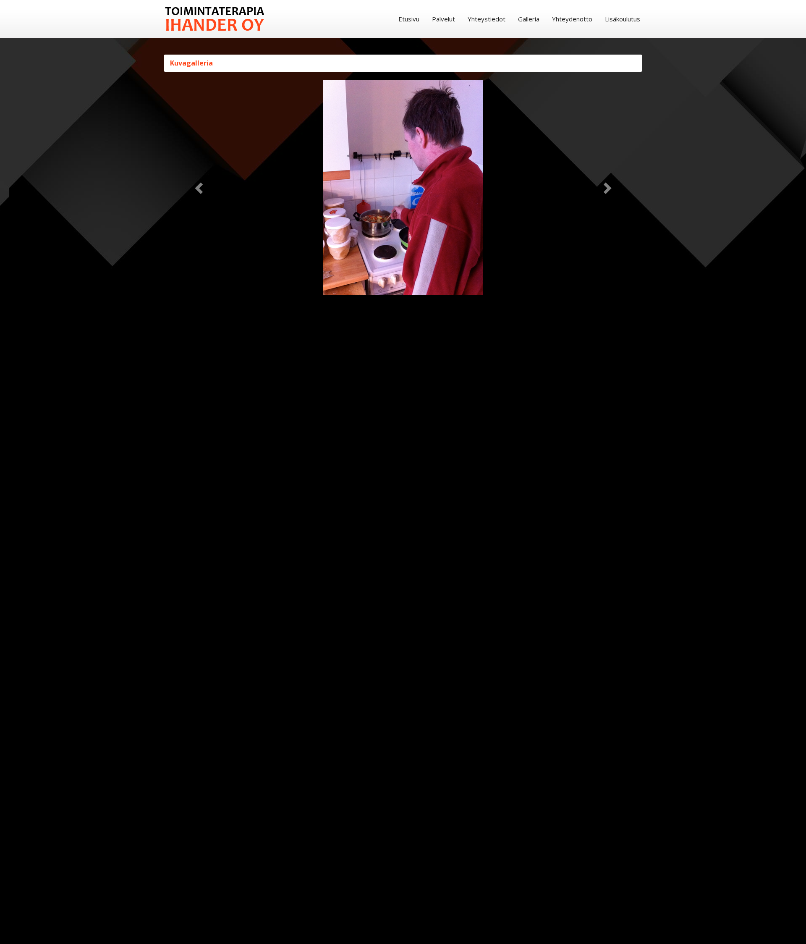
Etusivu (408, 19)
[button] (200, 187)
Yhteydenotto (572, 19)
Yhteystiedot (486, 19)
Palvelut (443, 19)
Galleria (528, 19)
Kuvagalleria (191, 63)
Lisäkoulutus (622, 19)
